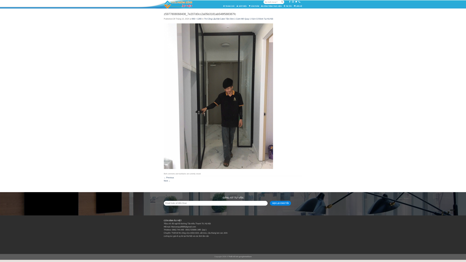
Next (167, 181)
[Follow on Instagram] (293, 2)
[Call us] (299, 2)
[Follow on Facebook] (290, 2)
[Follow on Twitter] (296, 2)
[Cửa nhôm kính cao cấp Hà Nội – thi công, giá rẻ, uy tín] (183, 4)
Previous (169, 178)
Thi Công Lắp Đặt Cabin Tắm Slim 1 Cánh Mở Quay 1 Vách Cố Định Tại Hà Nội (238, 19)
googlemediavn (245, 257)
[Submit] (282, 2)
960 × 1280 (197, 19)
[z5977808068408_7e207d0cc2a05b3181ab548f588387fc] (218, 96)
